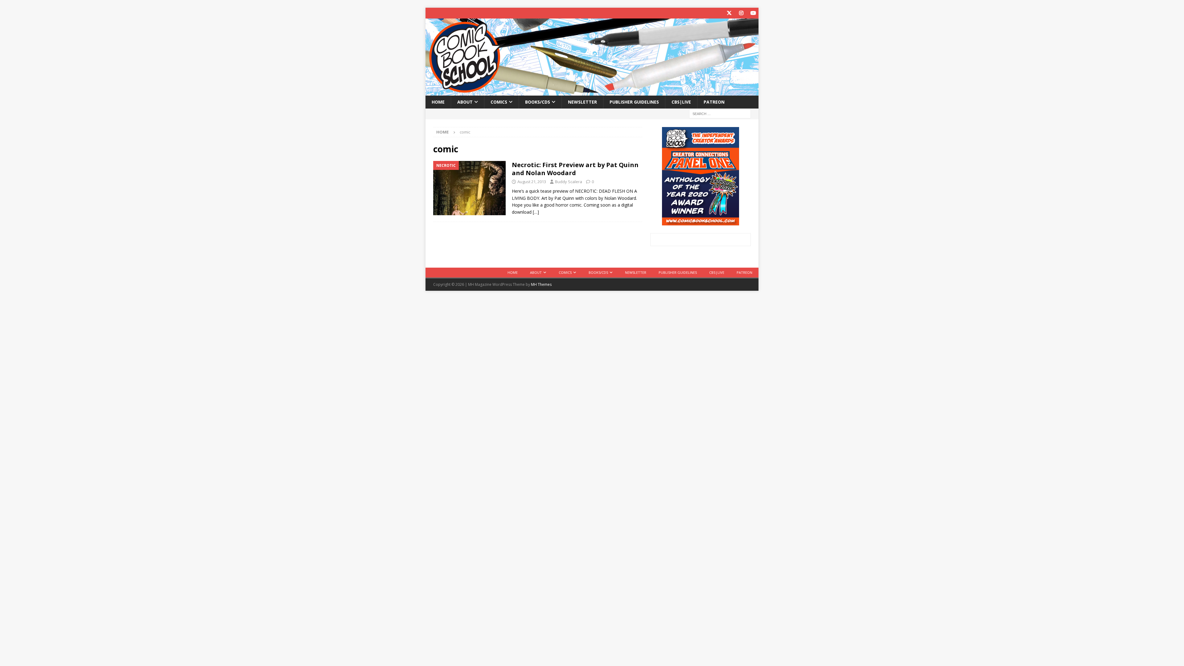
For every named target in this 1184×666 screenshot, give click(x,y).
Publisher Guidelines (634, 102)
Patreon (714, 102)
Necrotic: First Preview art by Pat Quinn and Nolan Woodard (575, 169)
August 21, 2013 (531, 181)
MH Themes (541, 284)
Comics (499, 102)
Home (438, 102)
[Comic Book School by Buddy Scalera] (592, 92)
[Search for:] (720, 114)
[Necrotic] (469, 188)
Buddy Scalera (568, 181)
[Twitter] (729, 13)
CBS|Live (681, 102)
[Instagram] (741, 13)
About (465, 102)
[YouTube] (753, 13)
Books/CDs (537, 102)
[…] (536, 212)
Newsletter (582, 102)
